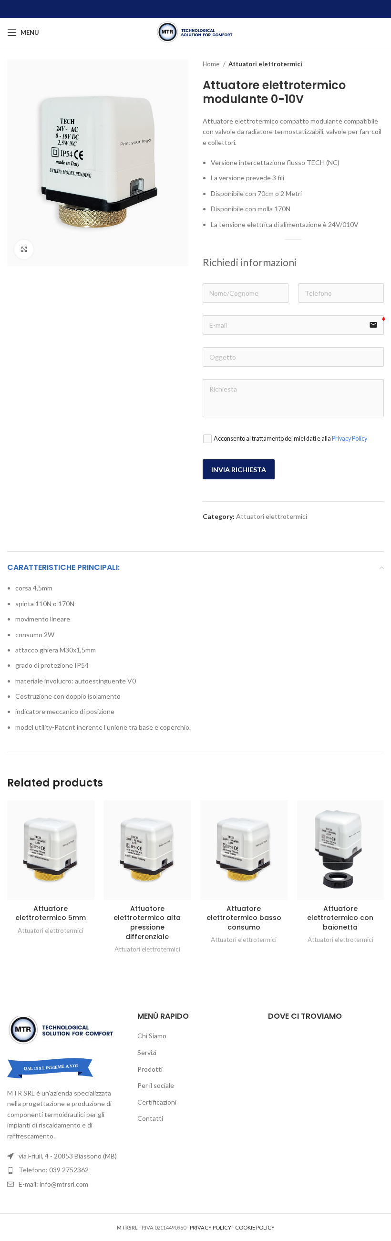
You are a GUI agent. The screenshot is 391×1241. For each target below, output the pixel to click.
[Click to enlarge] (23, 249)
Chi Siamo (151, 1036)
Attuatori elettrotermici (265, 64)
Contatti (150, 1118)
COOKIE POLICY (255, 1227)
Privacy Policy (349, 439)
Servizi (146, 1052)
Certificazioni (156, 1102)
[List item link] (65, 1170)
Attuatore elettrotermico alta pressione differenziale (147, 922)
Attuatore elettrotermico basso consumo (243, 918)
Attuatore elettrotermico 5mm (50, 913)
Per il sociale (155, 1085)
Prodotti (150, 1069)
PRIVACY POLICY (210, 1227)
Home (212, 64)
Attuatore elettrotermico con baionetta (340, 918)
